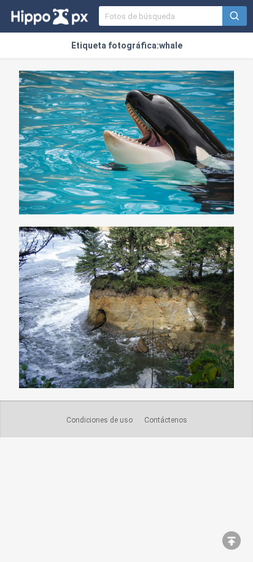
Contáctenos (165, 420)
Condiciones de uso (99, 420)
